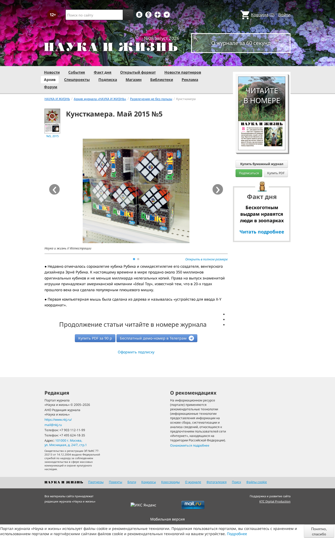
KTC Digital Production (275, 501)
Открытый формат (138, 72)
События (76, 72)
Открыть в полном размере (206, 259)
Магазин (134, 79)
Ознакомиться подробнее (189, 445)
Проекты (115, 482)
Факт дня (102, 72)
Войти (284, 14)
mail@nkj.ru (53, 425)
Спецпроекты (77, 79)
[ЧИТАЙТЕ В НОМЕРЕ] (262, 61)
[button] (134, 259)
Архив (49, 79)
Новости (52, 72)
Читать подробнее (261, 231)
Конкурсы (148, 482)
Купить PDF (275, 173)
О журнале (193, 482)
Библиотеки (161, 79)
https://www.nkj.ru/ (58, 419)
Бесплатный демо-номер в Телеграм (154, 338)
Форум (50, 86)
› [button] (217, 189)
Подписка (107, 79)
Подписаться (249, 173)
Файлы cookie (256, 482)
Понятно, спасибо (319, 531)
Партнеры (96, 482)
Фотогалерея (216, 482)
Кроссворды (170, 482)
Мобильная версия (167, 519)
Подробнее (237, 533)
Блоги (131, 482)
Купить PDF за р (95, 338)
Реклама (190, 79)
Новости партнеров (182, 72)
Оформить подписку (136, 351)
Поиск (236, 482)
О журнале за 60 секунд (241, 42)
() (263, 14)
